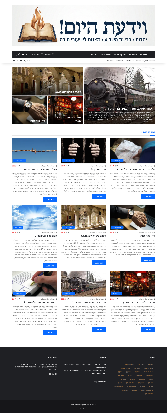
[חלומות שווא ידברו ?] (29, 110)
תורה (125, 390)
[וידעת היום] (83, 25)
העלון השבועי (120, 54)
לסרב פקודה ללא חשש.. (93, 235)
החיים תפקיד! (142, 108)
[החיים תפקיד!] (119, 95)
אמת (150, 364)
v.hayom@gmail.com (146, 166)
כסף (130, 375)
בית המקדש (129, 364)
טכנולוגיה (149, 375)
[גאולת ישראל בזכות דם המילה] (65, 110)
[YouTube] (49, 374)
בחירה (141, 364)
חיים (137, 371)
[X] (52, 374)
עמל (120, 382)
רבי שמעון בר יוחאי (147, 390)
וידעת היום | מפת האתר (115, 61)
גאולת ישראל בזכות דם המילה (40, 169)
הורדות (134, 54)
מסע (151, 379)
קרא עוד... (148, 196)
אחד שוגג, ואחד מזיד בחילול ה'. (88, 302)
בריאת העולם (148, 368)
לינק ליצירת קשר (100, 382)
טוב (120, 371)
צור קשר (94, 54)
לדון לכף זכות (147, 235)
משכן (123, 379)
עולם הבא (130, 382)
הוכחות (137, 368)
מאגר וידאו (106, 54)
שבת (134, 390)
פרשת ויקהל (131, 386)
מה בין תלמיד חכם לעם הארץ (139, 302)
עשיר (151, 386)
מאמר (121, 375)
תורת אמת (149, 393)
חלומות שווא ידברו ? (34, 120)
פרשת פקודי (118, 386)
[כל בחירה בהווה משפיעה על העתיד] (47, 81)
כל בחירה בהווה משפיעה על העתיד (61, 91)
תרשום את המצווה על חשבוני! (40, 302)
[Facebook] (55, 374)
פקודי (142, 386)
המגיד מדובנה (148, 371)
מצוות (142, 379)
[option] (83, 95)
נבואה (141, 382)
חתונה (128, 371)
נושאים (145, 54)
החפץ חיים (125, 368)
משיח (132, 379)
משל (150, 382)
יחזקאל (139, 375)
